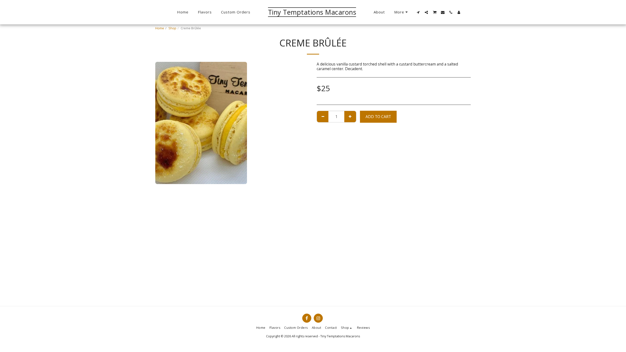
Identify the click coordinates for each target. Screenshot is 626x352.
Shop (172, 28)
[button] (418, 12)
